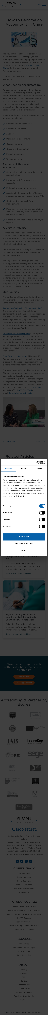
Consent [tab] (8, 468)
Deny (24, 551)
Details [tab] (24, 468)
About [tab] (39, 468)
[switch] (42, 512)
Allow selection (24, 544)
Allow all (24, 536)
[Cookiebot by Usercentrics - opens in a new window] (35, 462)
